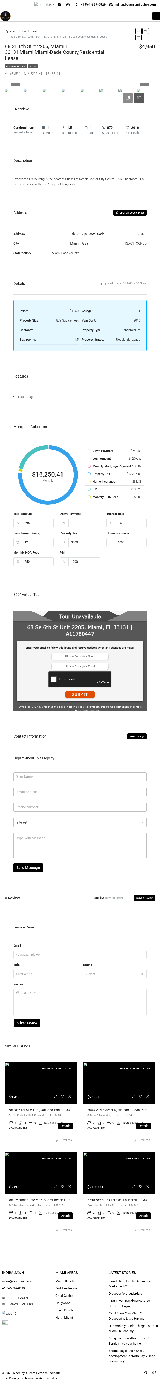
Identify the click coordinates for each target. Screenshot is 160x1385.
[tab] (128, 98)
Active (33, 66)
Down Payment (70, 514)
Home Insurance (117, 533)
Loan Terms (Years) (26, 533)
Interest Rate (115, 514)
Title (16, 965)
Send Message (28, 868)
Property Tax (68, 533)
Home (13, 31)
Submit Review (27, 1023)
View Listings (137, 736)
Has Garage (26, 397)
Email (17, 945)
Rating (87, 965)
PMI (62, 552)
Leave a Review (144, 898)
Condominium (30, 31)
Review (18, 984)
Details (65, 1126)
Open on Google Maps (131, 212)
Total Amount (22, 514)
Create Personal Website (43, 1373)
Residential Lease (16, 66)
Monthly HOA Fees (26, 552)
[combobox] (117, 898)
